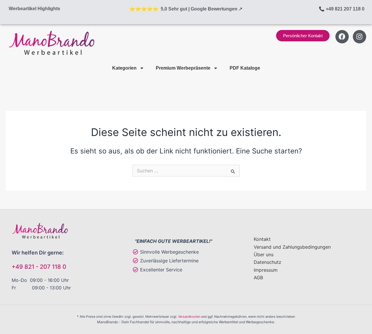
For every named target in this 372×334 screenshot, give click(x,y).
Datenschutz (267, 262)
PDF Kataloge (245, 68)
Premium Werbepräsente (183, 68)
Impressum (266, 270)
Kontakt (262, 239)
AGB (258, 277)
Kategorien (124, 68)
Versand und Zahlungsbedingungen (292, 247)
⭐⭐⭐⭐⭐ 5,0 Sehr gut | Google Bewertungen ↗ (185, 8)
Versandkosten (189, 316)
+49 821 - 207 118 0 (39, 266)
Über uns (263, 254)
